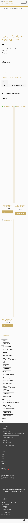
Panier (21, 520)
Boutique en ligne (7, 431)
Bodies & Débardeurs (14, 8)
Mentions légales (7, 442)
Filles (2, 456)
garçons (23, 489)
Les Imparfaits (4, 464)
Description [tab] (4, 72)
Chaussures (4, 461)
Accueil (4, 8)
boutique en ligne (8, 488)
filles (18, 489)
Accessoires (4, 459)
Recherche (14, 521)
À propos (5, 440)
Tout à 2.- (3, 463)
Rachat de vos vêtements (8, 437)
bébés (11, 489)
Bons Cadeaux (4, 469)
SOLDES (3, 468)
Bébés (7, 8)
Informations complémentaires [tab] (8, 69)
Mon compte (4, 521)
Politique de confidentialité (9, 445)
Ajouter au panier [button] (8, 212)
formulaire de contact (6, 509)
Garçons (8, 62)
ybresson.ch (7, 514)
